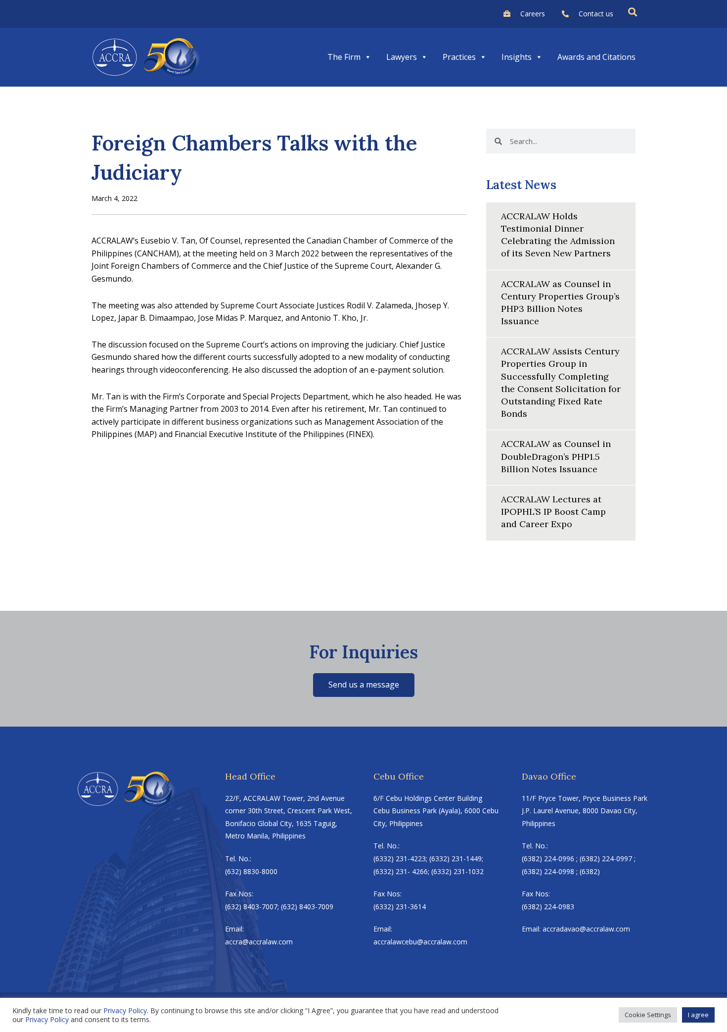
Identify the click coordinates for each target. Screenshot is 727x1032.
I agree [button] (698, 1014)
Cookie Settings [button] (648, 1014)
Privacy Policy (125, 1010)
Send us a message (363, 684)
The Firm (344, 56)
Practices (459, 56)
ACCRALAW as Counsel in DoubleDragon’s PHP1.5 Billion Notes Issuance (556, 456)
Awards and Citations (596, 56)
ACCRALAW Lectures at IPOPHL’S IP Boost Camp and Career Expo (553, 511)
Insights (516, 56)
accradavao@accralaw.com (586, 929)
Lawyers (401, 56)
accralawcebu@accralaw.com (420, 941)
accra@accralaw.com (259, 941)
